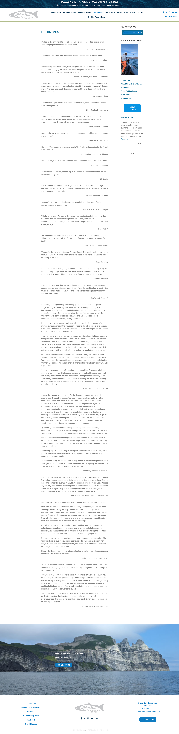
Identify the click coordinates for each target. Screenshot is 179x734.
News (126, 12)
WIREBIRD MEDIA (98, 730)
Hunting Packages (84, 12)
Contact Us (125, 80)
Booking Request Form (96, 17)
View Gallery (132, 108)
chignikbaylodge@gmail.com (148, 711)
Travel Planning (127, 98)
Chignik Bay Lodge (81, 730)
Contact (140, 12)
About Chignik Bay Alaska (131, 84)
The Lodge (125, 87)
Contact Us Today (132, 32)
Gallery (119, 12)
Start (131, 153)
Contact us (61, 5)
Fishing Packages (69, 12)
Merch (132, 12)
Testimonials (98, 12)
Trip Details (109, 12)
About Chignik (56, 12)
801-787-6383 (171, 16)
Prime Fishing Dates (129, 91)
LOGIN (107, 730)
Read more (128, 139)
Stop (133, 153)
